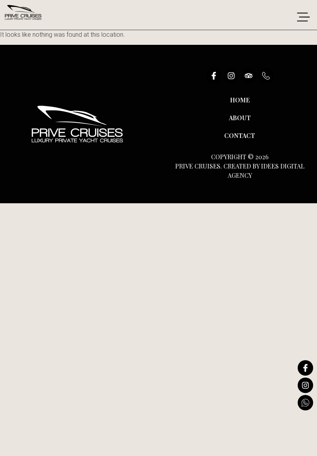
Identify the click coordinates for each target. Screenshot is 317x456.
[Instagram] (231, 75)
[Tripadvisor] (248, 75)
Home (240, 100)
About (240, 118)
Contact (239, 135)
